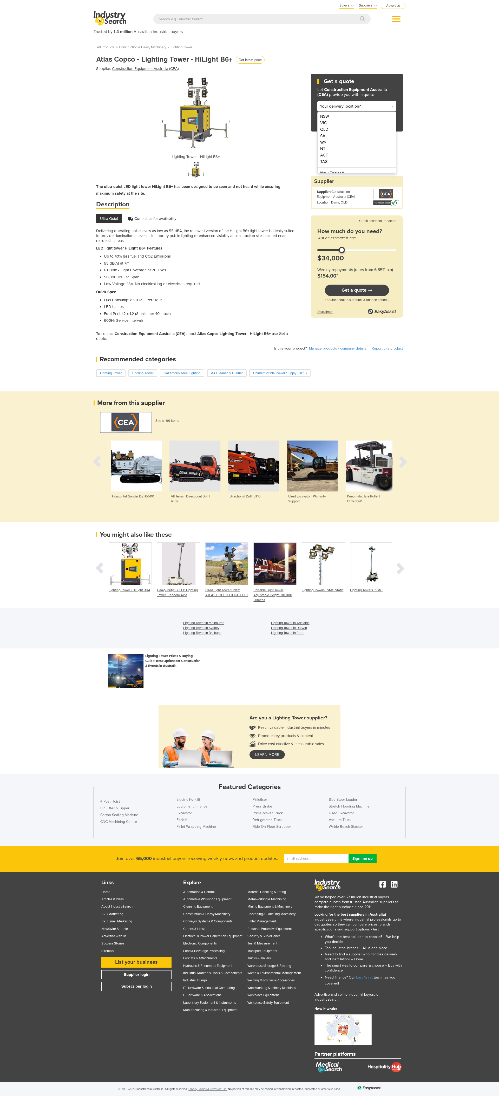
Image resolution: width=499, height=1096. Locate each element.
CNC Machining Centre (118, 821)
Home (105, 892)
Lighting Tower (181, 47)
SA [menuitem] (322, 136)
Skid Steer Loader (343, 799)
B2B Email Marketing (116, 921)
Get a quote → (357, 290)
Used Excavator (341, 813)
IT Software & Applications (202, 995)
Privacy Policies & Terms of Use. (207, 1089)
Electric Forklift (188, 799)
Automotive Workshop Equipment (207, 899)
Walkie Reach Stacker (346, 826)
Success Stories (112, 943)
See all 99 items (167, 421)
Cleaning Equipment (198, 906)
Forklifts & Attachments (200, 958)
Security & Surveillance (263, 936)
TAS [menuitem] (323, 161)
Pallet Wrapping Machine (196, 826)
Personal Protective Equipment (269, 929)
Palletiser (260, 799)
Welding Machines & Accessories (271, 980)
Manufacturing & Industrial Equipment (210, 1010)
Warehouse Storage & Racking (269, 966)
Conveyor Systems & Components (208, 921)
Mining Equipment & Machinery (269, 906)
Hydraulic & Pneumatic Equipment (207, 966)
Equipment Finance (191, 806)
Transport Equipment (262, 951)
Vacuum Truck (340, 820)
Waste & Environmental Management (274, 973)
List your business (136, 962)
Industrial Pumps (195, 980)
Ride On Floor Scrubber (272, 826)
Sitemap (107, 951)
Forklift (181, 820)
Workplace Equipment (263, 995)
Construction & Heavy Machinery (142, 47)
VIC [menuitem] (323, 123)
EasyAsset (364, 977)
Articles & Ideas (112, 899)
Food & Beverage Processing (204, 951)
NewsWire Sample (114, 929)
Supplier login (136, 974)
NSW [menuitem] (324, 116)
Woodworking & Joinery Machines (271, 988)
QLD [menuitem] (324, 129)
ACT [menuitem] (324, 155)
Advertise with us (113, 936)
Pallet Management (261, 921)
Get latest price (250, 59)
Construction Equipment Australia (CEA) (145, 68)
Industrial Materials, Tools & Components (212, 973)
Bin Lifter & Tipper (114, 808)
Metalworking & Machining (266, 899)
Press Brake (262, 806)
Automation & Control (199, 892)
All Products (105, 47)
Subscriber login (136, 986)
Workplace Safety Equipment (268, 1003)
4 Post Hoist (110, 801)
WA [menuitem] (323, 142)
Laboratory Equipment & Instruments (209, 1003)
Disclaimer (325, 312)
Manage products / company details (337, 348)
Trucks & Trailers (259, 958)
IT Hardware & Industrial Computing (209, 988)
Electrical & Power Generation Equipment (212, 936)
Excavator (184, 813)
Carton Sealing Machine (119, 815)
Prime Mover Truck (268, 813)
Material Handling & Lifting (266, 892)
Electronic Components (200, 943)
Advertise (393, 6)
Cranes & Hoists (194, 929)
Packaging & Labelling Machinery (271, 914)
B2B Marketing (112, 914)
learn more (267, 754)
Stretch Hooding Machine (349, 806)
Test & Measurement (262, 943)
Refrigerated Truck (268, 820)
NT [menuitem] (322, 148)
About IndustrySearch (117, 906)
